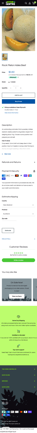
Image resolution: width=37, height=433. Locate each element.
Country (4, 201)
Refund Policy (6, 239)
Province (4, 209)
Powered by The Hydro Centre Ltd (11, 423)
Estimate (8, 230)
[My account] (30, 3)
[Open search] (26, 3)
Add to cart (18, 95)
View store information (11, 113)
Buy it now (18, 101)
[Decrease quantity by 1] (11, 88)
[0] (33, 3)
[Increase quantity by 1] (21, 88)
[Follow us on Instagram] (7, 403)
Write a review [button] (18, 260)
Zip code (4, 218)
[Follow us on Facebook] (3, 403)
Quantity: (4, 88)
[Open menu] (3, 3)
